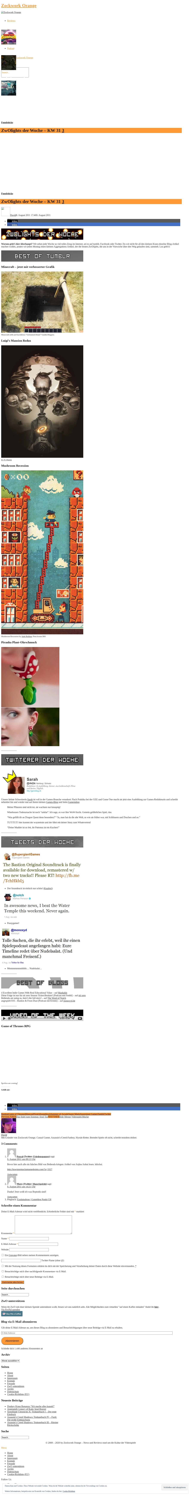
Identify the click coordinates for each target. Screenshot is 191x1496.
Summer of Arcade (59, 1114)
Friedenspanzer (41, 1156)
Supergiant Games (88, 1114)
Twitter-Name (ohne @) (52, 1260)
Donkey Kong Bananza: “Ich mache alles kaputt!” (30, 1406)
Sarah (30, 799)
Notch (37, 1114)
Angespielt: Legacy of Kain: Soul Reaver (26, 1409)
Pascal (20, 1156)
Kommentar (7, 1233)
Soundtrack (45, 1114)
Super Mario (74, 1114)
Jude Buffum (27, 636)
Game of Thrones (16, 1114)
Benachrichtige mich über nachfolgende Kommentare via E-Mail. (35, 1271)
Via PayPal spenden (10, 1309)
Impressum (12, 1378)
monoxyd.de (69, 1001)
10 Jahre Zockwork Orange (20, 57)
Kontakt (11, 1381)
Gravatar (13, 1255)
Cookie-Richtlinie (69, 1491)
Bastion (4, 1114)
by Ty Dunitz (6, 460)
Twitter (107, 1114)
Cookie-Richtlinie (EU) (18, 1394)
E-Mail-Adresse (9, 1244)
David (4, 1135)
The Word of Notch (56, 998)
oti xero (82, 995)
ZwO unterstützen (15, 1386)
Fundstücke (7, 122)
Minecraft (29, 1114)
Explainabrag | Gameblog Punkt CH (34, 1199)
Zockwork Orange (18, 5)
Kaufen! (48, 888)
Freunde (11, 1383)
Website (5, 1249)
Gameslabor (73, 802)
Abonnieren (12, 1340)
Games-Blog (52, 802)
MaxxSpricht (39, 1184)
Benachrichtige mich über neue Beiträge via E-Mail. (29, 1277)
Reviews (11, 20)
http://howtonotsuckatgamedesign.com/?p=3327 (29, 1169)
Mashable (62, 992)
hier (156, 1307)
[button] (12, 221)
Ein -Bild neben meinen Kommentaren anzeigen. (32, 1255)
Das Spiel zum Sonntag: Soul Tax (32, 1116)
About (10, 1375)
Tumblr (100, 1114)
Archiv (10, 1389)
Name (5, 1238)
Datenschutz (13, 1391)
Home (10, 1373)
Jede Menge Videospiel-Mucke (74, 1116)
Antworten (12, 1174)
